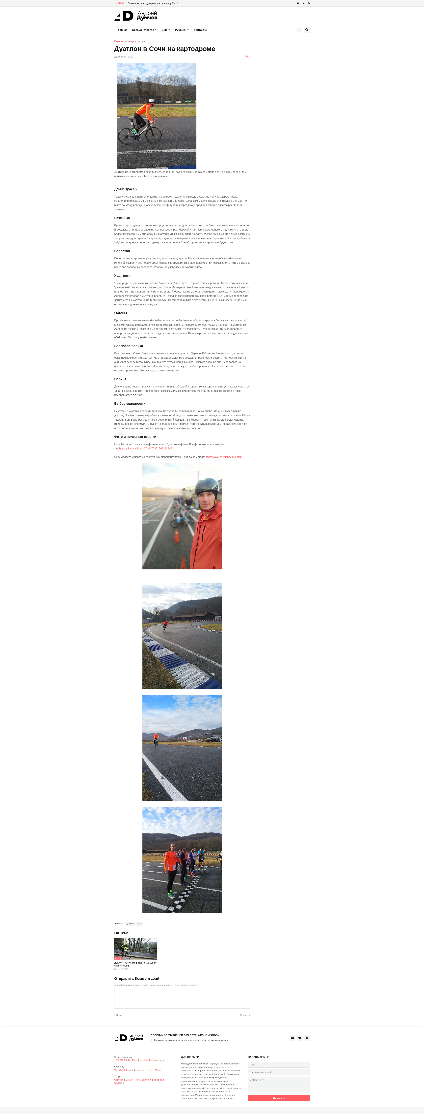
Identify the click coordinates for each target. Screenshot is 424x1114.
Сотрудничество (143, 30)
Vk (115, 1070)
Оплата (118, 1083)
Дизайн (129, 1079)
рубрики (180, 30)
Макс (135, 1060)
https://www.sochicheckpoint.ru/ (224, 457)
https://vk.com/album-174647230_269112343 (145, 448)
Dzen (149, 1070)
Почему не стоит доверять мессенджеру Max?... (154, 3)
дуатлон (141, 41)
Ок (120, 1070)
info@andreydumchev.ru (152, 1060)
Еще (164, 30)
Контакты (200, 30)
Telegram (128, 1070)
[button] (299, 30)
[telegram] (309, 3)
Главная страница (124, 41)
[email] (298, 3)
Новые (119, 1015)
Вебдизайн (159, 1079)
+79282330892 (122, 1060)
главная (122, 30)
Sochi (139, 924)
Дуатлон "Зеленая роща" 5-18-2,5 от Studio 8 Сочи (135, 964)
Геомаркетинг (143, 1079)
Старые (244, 1015)
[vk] (303, 3)
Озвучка (118, 1079)
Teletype (139, 1070)
